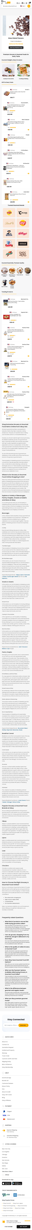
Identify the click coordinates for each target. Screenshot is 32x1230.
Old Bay (4, 730)
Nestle (16, 576)
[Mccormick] (9, 243)
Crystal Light (10, 576)
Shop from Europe (8, 1210)
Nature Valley (16, 802)
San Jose (4, 1169)
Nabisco (4, 648)
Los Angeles (5, 1152)
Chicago (4, 1154)
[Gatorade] (9, 254)
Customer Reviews (7, 1083)
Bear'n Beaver (25, 119)
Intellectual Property (8, 1050)
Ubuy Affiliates (6, 1100)
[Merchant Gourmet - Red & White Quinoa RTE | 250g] (5, 303)
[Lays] (23, 223)
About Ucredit (6, 1092)
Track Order (5, 1056)
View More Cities (7, 1171)
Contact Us (5, 1044)
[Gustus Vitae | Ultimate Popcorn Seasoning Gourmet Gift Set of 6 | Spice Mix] (5, 333)
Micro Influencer (7, 1064)
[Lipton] (9, 212)
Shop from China (7, 1208)
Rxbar (25, 728)
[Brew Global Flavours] (16, 25)
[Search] (28, 6)
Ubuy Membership (7, 1067)
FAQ (3, 1089)
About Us (5, 1042)
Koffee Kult (26, 163)
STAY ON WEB (8, 1227)
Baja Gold (9, 730)
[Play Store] (17, 1184)
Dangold (27, 407)
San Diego (5, 1163)
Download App (6, 1078)
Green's (27, 89)
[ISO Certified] (18, 1195)
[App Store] (7, 1184)
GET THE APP (23, 1227)
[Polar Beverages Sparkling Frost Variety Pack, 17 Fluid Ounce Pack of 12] (5, 140)
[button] (19, 3)
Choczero (24, 647)
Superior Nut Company (25, 312)
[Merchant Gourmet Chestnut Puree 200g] (6, 366)
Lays (8, 648)
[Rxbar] (23, 243)
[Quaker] (9, 233)
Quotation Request (7, 1047)
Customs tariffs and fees (9, 1059)
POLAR (27, 135)
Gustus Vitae (25, 327)
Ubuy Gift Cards (7, 1095)
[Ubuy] (8, 3)
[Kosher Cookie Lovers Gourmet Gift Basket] (6, 93)
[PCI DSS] (6, 1195)
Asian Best (26, 192)
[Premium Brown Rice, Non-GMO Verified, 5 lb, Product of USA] (5, 182)
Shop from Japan (18, 1203)
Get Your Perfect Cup (16, 47)
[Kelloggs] (23, 233)
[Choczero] (23, 254)
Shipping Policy (6, 1061)
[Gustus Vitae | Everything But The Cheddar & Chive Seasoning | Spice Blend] (5, 381)
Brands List (5, 1080)
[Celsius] (23, 212)
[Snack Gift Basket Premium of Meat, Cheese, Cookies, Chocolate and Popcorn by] (5, 108)
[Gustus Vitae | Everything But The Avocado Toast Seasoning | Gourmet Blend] (5, 350)
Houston (4, 1157)
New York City (6, 1149)
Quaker (4, 802)
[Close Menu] (1, 3)
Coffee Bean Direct (25, 150)
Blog (3, 1097)
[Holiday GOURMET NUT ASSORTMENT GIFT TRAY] (6, 317)
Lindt (20, 647)
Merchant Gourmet (25, 299)
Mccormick (21, 728)
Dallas (4, 1166)
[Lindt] (9, 223)
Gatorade (27, 575)
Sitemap (4, 1053)
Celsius (4, 576)
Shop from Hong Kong (9, 1206)
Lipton (22, 575)
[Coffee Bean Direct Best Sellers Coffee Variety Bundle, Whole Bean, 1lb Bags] (5, 154)
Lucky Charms (22, 800)
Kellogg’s (9, 802)
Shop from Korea (22, 1206)
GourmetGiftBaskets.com (25, 102)
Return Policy (6, 1086)
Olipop (18, 575)
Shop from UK (7, 1203)
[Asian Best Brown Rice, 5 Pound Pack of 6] (6, 197)
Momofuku (15, 730)
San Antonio (5, 1160)
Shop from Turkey (20, 1208)
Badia (20, 730)
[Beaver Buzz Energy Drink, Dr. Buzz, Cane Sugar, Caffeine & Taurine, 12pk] (5, 124)
